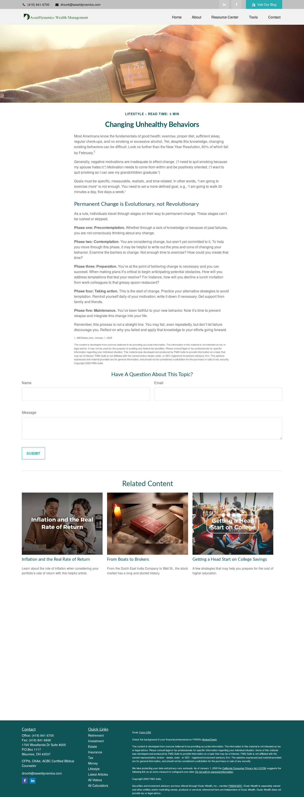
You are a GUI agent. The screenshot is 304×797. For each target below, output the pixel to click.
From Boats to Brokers (128, 559)
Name (26, 382)
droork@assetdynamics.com (81, 4)
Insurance (95, 752)
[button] (176, 16)
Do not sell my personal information (214, 771)
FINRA (232, 785)
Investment (96, 741)
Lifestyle (94, 768)
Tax (90, 757)
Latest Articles (98, 774)
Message (29, 412)
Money (93, 763)
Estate (92, 746)
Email (158, 382)
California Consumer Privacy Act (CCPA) (244, 768)
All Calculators (98, 785)
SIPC (239, 785)
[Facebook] (236, 4)
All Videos (95, 780)
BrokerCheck (209, 739)
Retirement (96, 735)
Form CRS (145, 732)
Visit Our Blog (266, 4)
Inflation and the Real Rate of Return (56, 559)
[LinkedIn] (224, 4)
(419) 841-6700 (38, 4)
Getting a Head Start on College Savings (230, 559)
